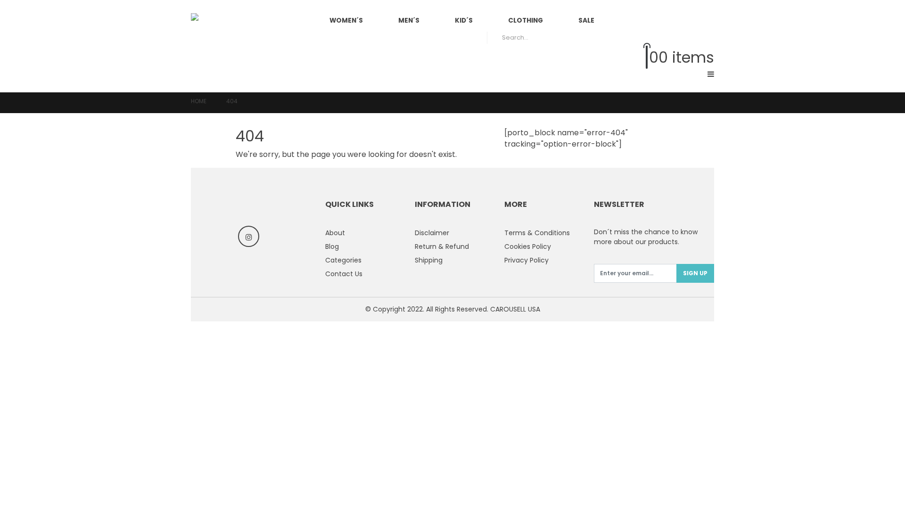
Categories (343, 260)
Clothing (525, 20)
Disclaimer (432, 233)
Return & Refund (442, 246)
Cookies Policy (527, 246)
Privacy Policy (526, 260)
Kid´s (464, 20)
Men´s (409, 20)
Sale (586, 20)
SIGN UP (695, 273)
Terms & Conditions (537, 233)
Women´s (346, 20)
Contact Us (343, 274)
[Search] (700, 38)
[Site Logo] (238, 46)
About (335, 233)
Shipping (429, 260)
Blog (332, 246)
